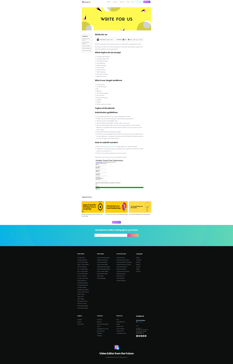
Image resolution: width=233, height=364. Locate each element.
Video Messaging (101, 278)
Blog (117, 319)
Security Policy (100, 331)
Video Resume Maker (102, 273)
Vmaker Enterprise (121, 280)
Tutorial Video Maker (102, 262)
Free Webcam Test (121, 333)
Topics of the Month (86, 46)
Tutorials (79, 319)
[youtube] (139, 336)
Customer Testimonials (102, 324)
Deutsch (138, 262)
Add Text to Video (82, 303)
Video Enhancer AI (82, 280)
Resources (122, 1)
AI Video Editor (81, 257)
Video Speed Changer (82, 305)
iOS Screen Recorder (121, 266)
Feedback (99, 333)
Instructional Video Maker (103, 266)
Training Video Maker (102, 260)
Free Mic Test (119, 326)
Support (79, 321)
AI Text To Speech (82, 276)
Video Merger (80, 299)
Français (138, 266)
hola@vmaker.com (111, 146)
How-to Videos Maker (102, 271)
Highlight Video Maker (83, 289)
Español (138, 264)
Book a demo (138, 1)
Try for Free (146, 1)
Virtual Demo (80, 324)
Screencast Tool (120, 276)
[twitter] (141, 336)
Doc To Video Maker (82, 269)
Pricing (128, 1)
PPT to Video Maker (82, 273)
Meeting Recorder (121, 273)
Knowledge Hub (120, 321)
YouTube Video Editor (82, 278)
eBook (118, 324)
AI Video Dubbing (81, 287)
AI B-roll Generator (82, 266)
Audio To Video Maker (83, 264)
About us (99, 321)
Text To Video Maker (82, 262)
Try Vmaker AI (116, 222)
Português (138, 260)
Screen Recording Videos (103, 257)
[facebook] (137, 336)
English (138, 257)
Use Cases (115, 1)
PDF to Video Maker (82, 271)
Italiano (138, 269)
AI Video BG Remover (82, 285)
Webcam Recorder (121, 269)
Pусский (138, 271)
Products (108, 1)
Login (132, 1)
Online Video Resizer (82, 308)
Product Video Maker (102, 264)
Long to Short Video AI (83, 292)
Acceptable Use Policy (102, 328)
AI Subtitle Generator (82, 283)
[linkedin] (143, 336)
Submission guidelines (86, 48)
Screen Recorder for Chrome (123, 264)
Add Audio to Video (82, 301)
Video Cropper (81, 294)
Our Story (99, 319)
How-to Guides (120, 328)
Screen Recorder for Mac (122, 260)
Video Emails (100, 276)
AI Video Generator (82, 260)
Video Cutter (80, 296)
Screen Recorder (120, 257)
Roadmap (99, 335)
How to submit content (86, 50)
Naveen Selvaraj (103, 39)
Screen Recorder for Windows (124, 262)
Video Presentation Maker (103, 269)
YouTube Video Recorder (122, 271)
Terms (98, 326)
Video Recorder (120, 278)
